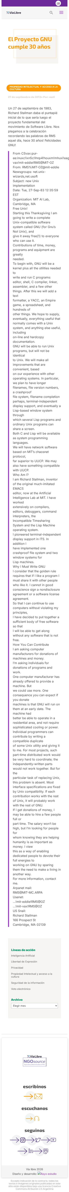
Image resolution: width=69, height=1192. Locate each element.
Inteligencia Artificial (23, 955)
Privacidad (17, 967)
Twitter (42, 3)
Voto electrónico (20, 988)
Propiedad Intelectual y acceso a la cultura (34, 88)
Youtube (50, 3)
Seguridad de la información (27, 982)
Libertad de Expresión (24, 961)
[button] (51, 12)
